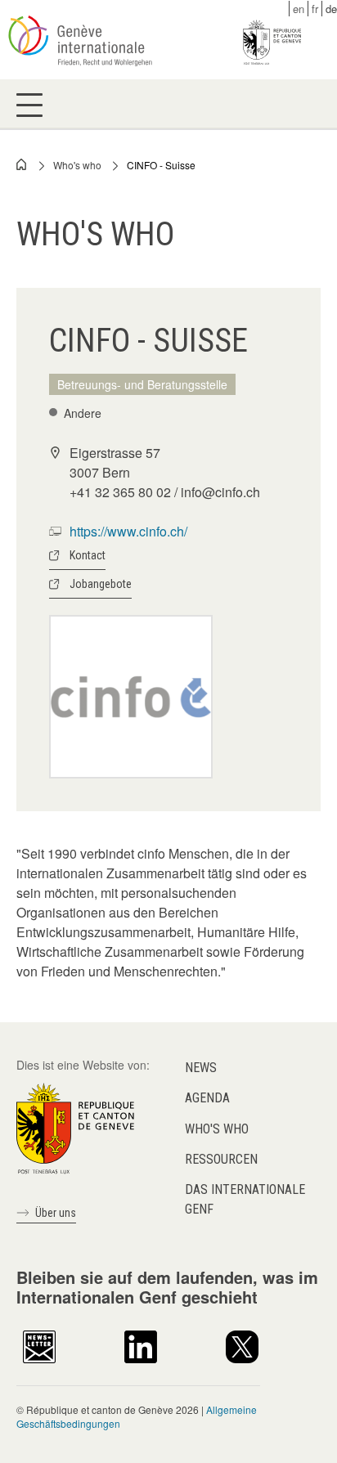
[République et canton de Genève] (75, 1127)
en (298, 8)
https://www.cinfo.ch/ (128, 531)
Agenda (207, 1098)
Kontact (88, 555)
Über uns (55, 1212)
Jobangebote (101, 583)
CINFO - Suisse (161, 165)
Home (22, 164)
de (331, 8)
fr (315, 8)
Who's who (77, 165)
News (201, 1067)
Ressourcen (221, 1159)
